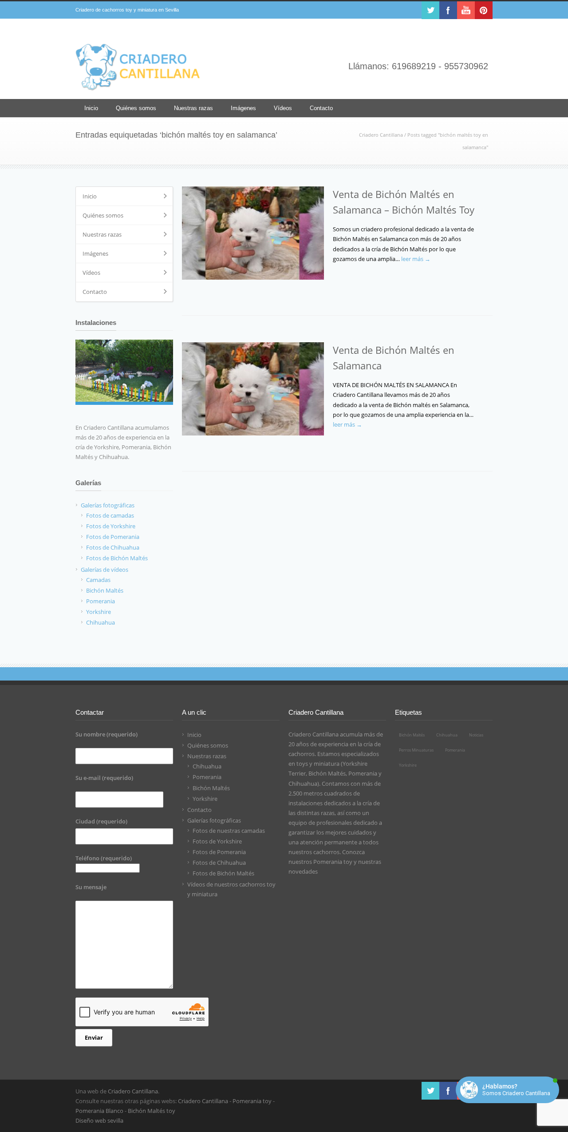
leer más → (415, 259)
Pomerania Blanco (99, 1111)
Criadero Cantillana (381, 134)
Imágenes (243, 108)
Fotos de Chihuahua (219, 863)
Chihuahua (207, 766)
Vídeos (283, 108)
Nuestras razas (193, 108)
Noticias (476, 735)
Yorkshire (205, 799)
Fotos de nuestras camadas (229, 831)
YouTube (466, 10)
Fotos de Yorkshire (217, 841)
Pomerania (207, 777)
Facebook (448, 10)
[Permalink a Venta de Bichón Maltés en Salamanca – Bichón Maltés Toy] (253, 233)
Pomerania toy (332, 862)
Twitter (430, 10)
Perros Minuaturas (416, 750)
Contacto (321, 108)
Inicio (91, 108)
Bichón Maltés (211, 788)
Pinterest (484, 10)
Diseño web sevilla (99, 1120)
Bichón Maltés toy (151, 1111)
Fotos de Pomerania (219, 852)
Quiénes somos (136, 108)
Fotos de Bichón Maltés (223, 873)
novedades (303, 871)
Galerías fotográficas (214, 820)
